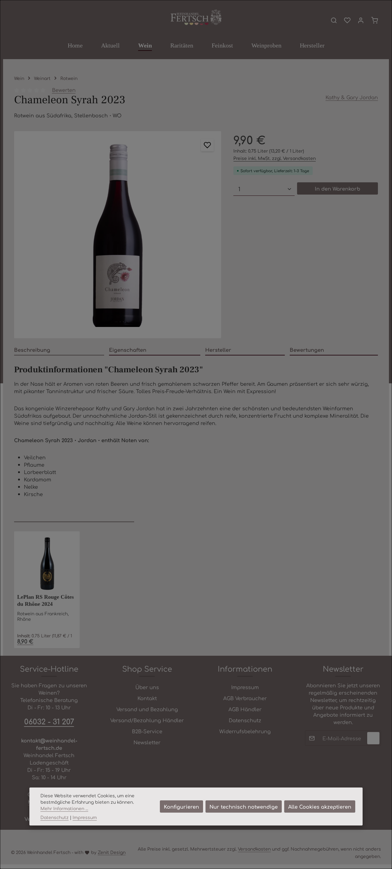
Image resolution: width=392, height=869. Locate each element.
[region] (117, 234)
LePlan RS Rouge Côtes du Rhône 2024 (45, 600)
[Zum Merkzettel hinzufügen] (207, 145)
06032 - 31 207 (49, 721)
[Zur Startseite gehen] (196, 17)
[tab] (59, 349)
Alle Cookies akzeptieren (319, 806)
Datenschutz (245, 720)
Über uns (147, 687)
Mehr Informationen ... (64, 808)
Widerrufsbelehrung (245, 731)
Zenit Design (112, 852)
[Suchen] (334, 20)
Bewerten (64, 89)
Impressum (245, 687)
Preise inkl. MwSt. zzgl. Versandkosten (274, 158)
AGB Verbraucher (245, 698)
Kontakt (147, 698)
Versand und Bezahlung (147, 709)
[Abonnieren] (373, 738)
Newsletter (147, 742)
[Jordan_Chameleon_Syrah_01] (117, 234)
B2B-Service (147, 731)
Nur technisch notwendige (243, 806)
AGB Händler (245, 709)
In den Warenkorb (337, 188)
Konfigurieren (181, 806)
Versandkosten (254, 849)
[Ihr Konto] (361, 20)
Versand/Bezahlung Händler (147, 720)
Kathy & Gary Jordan (352, 97)
